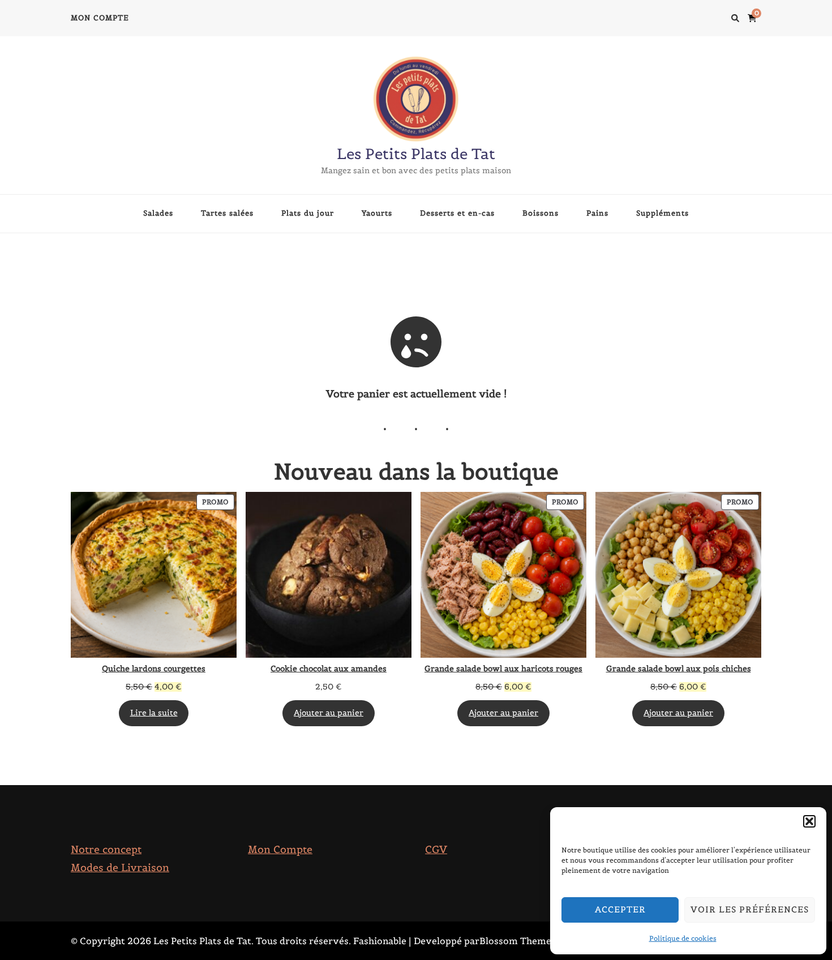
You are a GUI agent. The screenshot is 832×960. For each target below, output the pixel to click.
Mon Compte (280, 849)
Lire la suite (154, 713)
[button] (809, 821)
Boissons (540, 213)
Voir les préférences (750, 909)
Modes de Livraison (120, 867)
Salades (158, 213)
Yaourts (377, 213)
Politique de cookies (683, 938)
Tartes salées (227, 213)
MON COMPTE (100, 18)
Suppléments (662, 213)
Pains (597, 213)
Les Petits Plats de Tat (416, 153)
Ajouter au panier (328, 713)
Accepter (620, 909)
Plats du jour (307, 213)
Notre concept (106, 849)
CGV (436, 849)
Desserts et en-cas (457, 213)
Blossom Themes (517, 940)
